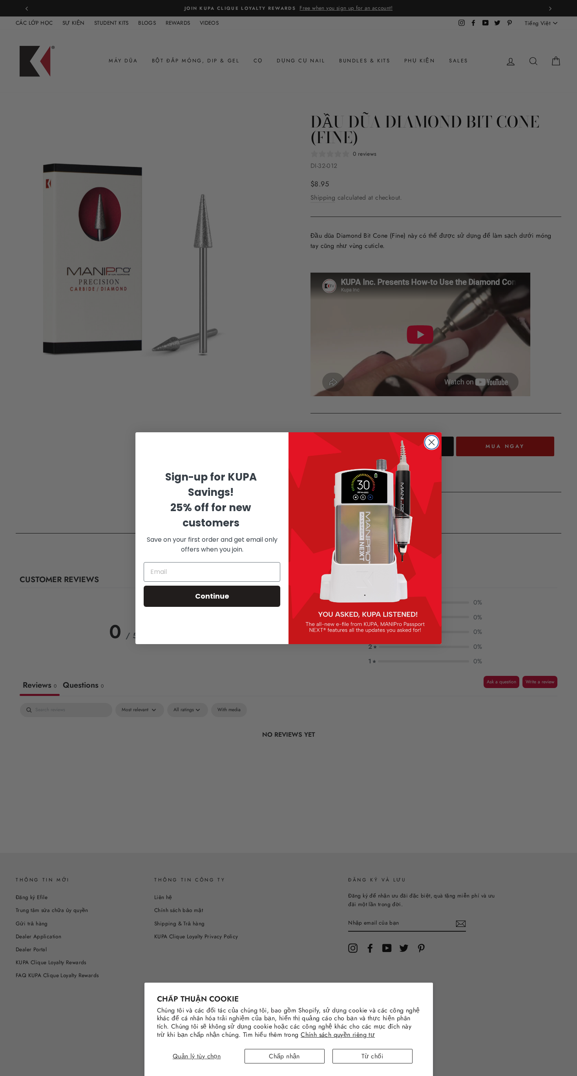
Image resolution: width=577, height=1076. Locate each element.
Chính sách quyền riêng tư (338, 1034)
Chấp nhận (284, 1056)
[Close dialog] (431, 442)
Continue (212, 596)
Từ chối (372, 1056)
